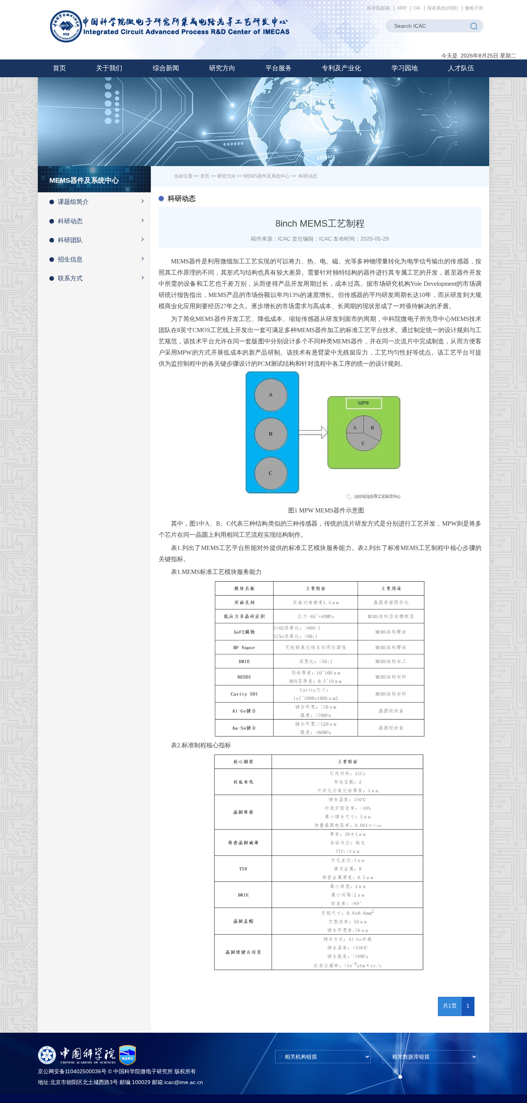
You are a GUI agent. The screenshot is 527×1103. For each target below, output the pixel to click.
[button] (109, 68)
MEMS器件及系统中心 (266, 176)
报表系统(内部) (442, 8)
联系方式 (70, 278)
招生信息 (70, 259)
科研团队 (70, 240)
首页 (59, 68)
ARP (402, 8)
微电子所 (474, 8)
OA (417, 8)
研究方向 (226, 176)
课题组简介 (73, 202)
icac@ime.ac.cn (183, 1082)
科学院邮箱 (378, 8)
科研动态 (70, 221)
